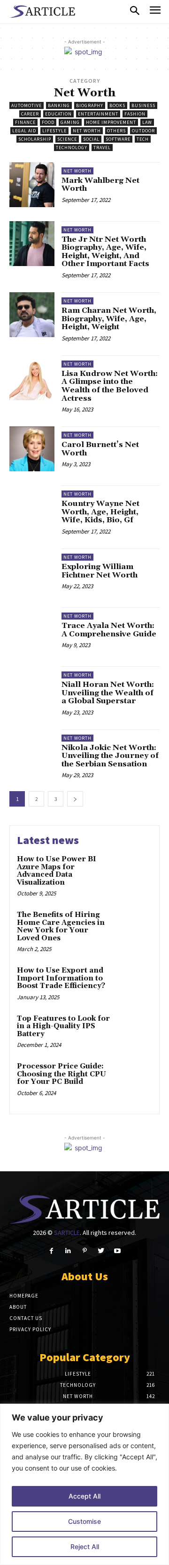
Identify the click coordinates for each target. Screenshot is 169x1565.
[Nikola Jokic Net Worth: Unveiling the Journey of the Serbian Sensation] (31, 751)
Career (30, 114)
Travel (102, 147)
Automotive (26, 105)
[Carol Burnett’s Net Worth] (31, 448)
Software (118, 139)
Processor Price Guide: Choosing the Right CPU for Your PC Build (61, 1074)
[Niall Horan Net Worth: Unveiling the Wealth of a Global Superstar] (31, 688)
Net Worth (87, 131)
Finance (25, 122)
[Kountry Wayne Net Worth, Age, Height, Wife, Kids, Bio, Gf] (31, 507)
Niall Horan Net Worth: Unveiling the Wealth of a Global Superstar (107, 693)
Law (147, 122)
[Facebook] (51, 1251)
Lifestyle (54, 131)
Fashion (135, 114)
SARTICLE (67, 1232)
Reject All (84, 1547)
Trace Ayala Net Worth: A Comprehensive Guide (108, 630)
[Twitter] (101, 1251)
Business (143, 105)
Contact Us (25, 1318)
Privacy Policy (30, 1329)
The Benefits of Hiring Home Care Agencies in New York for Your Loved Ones (61, 926)
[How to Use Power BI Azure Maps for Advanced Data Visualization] (134, 862)
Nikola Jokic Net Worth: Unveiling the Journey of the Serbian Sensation (110, 756)
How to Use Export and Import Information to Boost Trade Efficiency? (61, 978)
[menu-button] (155, 11)
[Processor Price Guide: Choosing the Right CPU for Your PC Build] (134, 1069)
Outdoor (143, 131)
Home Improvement (111, 122)
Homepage (23, 1295)
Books (117, 105)
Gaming (70, 122)
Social (91, 139)
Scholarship (34, 139)
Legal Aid (24, 131)
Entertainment (98, 114)
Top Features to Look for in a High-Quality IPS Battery (63, 1026)
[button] (134, 11)
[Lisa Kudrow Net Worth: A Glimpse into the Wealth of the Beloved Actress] (31, 377)
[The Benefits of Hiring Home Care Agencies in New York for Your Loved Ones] (134, 918)
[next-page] (75, 799)
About (18, 1307)
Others (116, 131)
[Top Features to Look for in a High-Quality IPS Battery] (134, 1022)
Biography (89, 105)
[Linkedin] (68, 1251)
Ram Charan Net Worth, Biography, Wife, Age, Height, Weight (108, 319)
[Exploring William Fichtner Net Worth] (31, 570)
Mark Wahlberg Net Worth (100, 185)
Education (58, 114)
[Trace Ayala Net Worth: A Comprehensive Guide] (31, 629)
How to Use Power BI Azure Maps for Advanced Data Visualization (56, 871)
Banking (59, 105)
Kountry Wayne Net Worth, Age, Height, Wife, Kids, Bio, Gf (100, 512)
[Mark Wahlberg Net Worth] (31, 184)
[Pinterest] (84, 1251)
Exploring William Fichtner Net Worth (99, 571)
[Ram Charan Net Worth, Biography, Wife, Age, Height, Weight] (31, 314)
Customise (84, 1521)
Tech (143, 139)
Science (67, 139)
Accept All (84, 1496)
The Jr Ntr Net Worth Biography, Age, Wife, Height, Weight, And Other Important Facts (105, 252)
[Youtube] (117, 1251)
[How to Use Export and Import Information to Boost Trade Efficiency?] (134, 973)
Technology (71, 147)
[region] (84, 1484)
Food (48, 122)
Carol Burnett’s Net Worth (100, 449)
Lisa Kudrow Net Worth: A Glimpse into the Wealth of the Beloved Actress (109, 386)
